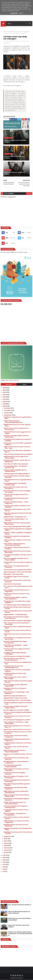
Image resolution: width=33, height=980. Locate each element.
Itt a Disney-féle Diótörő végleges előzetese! (14, 773)
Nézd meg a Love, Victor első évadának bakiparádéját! (19, 919)
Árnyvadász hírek (11, 31)
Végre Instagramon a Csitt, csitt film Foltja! (18, 572)
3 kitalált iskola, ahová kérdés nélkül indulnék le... (15, 788)
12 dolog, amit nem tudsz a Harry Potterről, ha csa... (17, 631)
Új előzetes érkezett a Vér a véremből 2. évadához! (15, 141)
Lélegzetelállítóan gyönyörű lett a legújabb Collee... (18, 529)
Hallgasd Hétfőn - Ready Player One (15, 517)
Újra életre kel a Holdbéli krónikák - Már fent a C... (18, 754)
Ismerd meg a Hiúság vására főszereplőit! (17, 526)
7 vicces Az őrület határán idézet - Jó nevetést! (16, 519)
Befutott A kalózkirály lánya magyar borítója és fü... (15, 642)
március (7, 848)
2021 (4, 399)
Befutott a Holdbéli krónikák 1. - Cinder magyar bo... (16, 502)
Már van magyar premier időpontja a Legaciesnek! (16, 685)
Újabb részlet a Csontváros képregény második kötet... (16, 791)
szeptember (8, 415)
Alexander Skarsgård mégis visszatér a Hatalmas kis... (16, 436)
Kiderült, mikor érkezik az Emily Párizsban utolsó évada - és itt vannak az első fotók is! (20, 933)
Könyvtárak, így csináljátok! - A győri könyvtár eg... (16, 645)
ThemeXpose (19, 978)
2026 (4, 388)
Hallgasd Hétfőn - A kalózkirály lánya (15, 614)
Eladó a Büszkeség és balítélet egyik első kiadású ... (17, 784)
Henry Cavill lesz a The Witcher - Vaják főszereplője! (16, 722)
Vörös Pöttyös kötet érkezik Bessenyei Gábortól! (16, 758)
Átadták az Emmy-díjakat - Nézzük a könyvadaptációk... (15, 598)
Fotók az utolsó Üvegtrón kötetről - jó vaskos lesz (16, 495)
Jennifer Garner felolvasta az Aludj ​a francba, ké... (16, 736)
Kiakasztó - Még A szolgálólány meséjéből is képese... (18, 533)
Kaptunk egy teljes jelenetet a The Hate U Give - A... (17, 726)
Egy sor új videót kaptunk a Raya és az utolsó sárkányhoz (19, 912)
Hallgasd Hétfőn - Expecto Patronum (15, 698)
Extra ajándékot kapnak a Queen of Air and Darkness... (17, 732)
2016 (4, 857)
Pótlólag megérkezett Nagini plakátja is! (17, 474)
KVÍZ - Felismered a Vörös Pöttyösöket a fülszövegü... (17, 623)
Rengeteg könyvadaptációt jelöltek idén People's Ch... (17, 739)
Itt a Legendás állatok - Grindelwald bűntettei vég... (15, 466)
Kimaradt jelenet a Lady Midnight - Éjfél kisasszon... (16, 692)
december (7, 408)
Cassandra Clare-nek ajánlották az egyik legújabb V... (17, 601)
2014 (4, 862)
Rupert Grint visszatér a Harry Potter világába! (14, 173)
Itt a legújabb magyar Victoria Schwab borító (16, 577)
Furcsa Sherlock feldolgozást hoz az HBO (17, 720)
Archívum (9, 384)
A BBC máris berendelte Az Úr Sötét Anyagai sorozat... (18, 681)
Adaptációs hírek (9, 137)
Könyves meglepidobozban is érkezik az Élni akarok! (18, 611)
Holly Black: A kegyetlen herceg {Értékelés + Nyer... (18, 417)
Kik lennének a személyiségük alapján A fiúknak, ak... (16, 799)
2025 (4, 390)
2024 (4, 392)
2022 (4, 397)
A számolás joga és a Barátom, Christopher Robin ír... (17, 743)
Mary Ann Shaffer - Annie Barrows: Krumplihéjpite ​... (15, 814)
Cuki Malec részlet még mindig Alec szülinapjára (15, 653)
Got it (21, 13)
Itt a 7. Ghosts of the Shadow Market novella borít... (18, 587)
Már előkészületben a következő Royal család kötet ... (16, 762)
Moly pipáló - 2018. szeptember (14, 574)
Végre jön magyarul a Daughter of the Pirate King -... (16, 777)
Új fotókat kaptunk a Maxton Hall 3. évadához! (14, 157)
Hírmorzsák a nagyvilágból (22, 31)
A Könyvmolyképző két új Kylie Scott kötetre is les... (18, 703)
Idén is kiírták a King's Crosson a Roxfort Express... (16, 817)
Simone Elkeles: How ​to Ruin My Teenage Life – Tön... (18, 563)
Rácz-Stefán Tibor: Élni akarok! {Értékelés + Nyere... (18, 451)
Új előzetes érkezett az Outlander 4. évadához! (15, 689)
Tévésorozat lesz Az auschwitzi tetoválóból (18, 570)
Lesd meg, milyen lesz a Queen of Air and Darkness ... (17, 716)
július (6, 838)
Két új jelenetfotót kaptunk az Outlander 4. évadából (18, 440)
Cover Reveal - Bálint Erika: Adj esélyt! (16, 464)
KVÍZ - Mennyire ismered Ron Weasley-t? (19, 905)
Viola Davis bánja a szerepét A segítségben (17, 620)
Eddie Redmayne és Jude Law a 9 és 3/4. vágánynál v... (16, 821)
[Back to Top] (22, 975)
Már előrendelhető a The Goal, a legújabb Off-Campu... (17, 491)
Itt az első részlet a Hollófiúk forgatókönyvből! (13, 765)
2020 (4, 401)
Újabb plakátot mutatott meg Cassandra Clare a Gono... (17, 523)
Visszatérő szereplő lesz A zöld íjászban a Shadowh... (17, 537)
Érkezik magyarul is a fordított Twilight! (16, 710)
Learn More (14, 13)
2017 (4, 855)
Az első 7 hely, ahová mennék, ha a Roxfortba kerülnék (15, 803)
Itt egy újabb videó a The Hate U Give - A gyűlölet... (16, 810)
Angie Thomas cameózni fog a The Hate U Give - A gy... (17, 447)
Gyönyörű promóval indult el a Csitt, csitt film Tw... (17, 510)
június (6, 841)
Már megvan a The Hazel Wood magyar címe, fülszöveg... (16, 617)
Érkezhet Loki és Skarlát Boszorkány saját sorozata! (17, 581)
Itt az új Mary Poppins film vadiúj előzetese (17, 605)
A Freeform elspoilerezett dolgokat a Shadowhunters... (16, 806)
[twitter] (15, 975)
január (6, 852)
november (7, 410)
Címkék (24, 384)
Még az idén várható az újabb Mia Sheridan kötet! (17, 627)
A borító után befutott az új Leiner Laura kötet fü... (17, 594)
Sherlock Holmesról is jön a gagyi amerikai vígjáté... (17, 432)
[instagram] (13, 975)
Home (4, 31)
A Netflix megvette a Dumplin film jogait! (17, 656)
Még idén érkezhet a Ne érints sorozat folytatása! (16, 825)
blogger (29, 193)
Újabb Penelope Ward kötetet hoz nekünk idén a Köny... (17, 551)
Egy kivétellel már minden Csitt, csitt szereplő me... (15, 487)
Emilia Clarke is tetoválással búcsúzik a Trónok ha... (16, 566)
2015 (4, 860)
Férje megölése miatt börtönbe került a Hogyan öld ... (16, 590)
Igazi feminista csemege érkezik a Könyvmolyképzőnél (15, 751)
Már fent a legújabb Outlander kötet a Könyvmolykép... (16, 559)
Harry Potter (8, 169)
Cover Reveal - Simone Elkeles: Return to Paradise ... (17, 548)
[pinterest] (18, 975)
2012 (4, 867)
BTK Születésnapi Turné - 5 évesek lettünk (17, 700)
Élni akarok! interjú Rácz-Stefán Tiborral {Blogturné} (17, 460)
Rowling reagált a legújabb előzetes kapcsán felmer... (15, 470)
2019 (4, 404)
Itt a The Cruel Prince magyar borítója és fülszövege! (17, 649)
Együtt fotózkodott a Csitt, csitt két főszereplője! (15, 677)
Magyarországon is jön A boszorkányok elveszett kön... (16, 795)
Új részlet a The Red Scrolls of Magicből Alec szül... (18, 663)
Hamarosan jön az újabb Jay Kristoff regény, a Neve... (15, 707)
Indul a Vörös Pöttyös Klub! (12, 584)
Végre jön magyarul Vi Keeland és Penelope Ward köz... (18, 513)
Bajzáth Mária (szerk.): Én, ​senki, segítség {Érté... (17, 425)
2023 (4, 395)
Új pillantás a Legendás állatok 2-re (15, 696)
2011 (4, 869)
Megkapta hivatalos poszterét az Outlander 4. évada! (18, 832)
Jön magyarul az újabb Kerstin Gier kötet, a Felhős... (18, 555)
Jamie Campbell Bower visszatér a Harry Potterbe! (17, 476)
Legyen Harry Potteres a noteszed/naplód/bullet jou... (14, 421)
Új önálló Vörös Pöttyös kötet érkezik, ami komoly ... (17, 607)
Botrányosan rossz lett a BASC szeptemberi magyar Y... (18, 443)
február (6, 850)
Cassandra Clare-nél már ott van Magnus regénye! (17, 670)
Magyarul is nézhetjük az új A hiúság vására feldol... (18, 829)
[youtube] (20, 975)
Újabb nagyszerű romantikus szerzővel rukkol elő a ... (16, 769)
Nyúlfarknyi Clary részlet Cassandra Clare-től (18, 634)
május (6, 843)
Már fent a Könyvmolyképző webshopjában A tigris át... (18, 713)
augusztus (7, 836)
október (7, 413)
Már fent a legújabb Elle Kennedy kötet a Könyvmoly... (17, 780)
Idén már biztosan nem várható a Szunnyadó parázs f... (14, 659)
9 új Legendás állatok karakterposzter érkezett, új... (16, 498)
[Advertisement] (16, 323)
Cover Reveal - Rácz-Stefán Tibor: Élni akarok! (16, 747)
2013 (4, 864)
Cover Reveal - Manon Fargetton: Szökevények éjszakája (14, 544)
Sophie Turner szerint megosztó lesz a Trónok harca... (16, 428)
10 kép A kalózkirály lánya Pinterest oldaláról (18, 454)
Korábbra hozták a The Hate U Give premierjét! (15, 674)
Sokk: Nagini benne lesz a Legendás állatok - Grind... (18, 480)
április (6, 845)
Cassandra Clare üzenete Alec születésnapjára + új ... (13, 666)
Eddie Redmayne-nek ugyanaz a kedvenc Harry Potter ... (17, 638)
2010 (4, 871)
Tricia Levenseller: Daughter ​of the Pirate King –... (17, 540)
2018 (4, 406)
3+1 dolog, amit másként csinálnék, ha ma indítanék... (17, 506)
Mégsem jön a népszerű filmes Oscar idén (17, 729)
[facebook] (11, 975)
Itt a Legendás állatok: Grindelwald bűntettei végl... (15, 484)
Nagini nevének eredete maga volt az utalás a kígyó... (16, 457)
